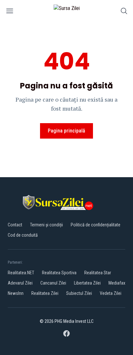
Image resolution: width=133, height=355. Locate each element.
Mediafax (116, 283)
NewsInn (16, 293)
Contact (15, 224)
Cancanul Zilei (53, 283)
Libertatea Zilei (87, 283)
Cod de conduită (23, 235)
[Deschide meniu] (10, 12)
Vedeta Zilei (110, 293)
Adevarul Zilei (20, 283)
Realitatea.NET (21, 272)
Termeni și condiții (46, 224)
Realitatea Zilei (44, 293)
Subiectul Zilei (79, 293)
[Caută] (124, 12)
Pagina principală (66, 131)
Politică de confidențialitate (95, 224)
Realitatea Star (97, 272)
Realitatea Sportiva (59, 272)
